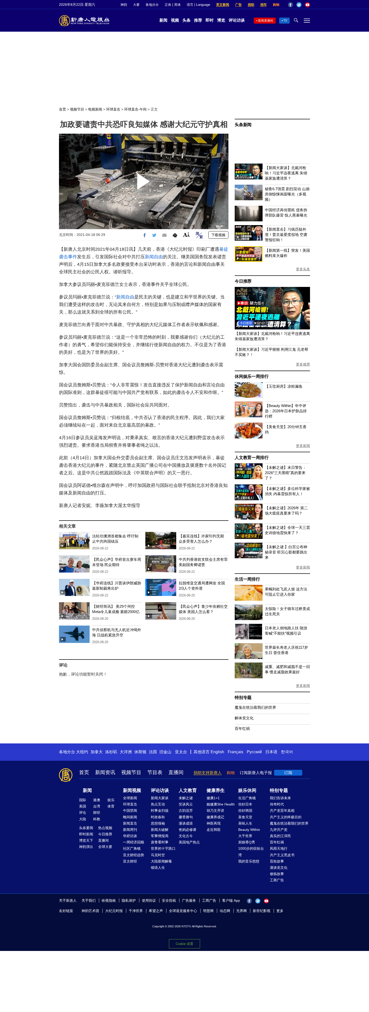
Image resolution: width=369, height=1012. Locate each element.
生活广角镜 (247, 798)
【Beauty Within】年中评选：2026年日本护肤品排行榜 (286, 410)
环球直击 (113, 109)
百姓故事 (277, 861)
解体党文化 (244, 718)
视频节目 (77, 109)
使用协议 (149, 900)
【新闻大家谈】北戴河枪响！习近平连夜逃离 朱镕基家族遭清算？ (286, 173)
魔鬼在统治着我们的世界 (255, 707)
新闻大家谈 (159, 798)
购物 (276, 5)
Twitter (298, 4)
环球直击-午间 (135, 109)
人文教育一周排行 (251, 457)
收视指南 (109, 900)
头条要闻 (86, 828)
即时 (210, 20)
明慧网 (208, 911)
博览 (221, 20)
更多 (279, 911)
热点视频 (105, 828)
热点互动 (158, 804)
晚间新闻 (130, 817)
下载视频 (218, 235)
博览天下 (86, 840)
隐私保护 (129, 900)
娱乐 (110, 800)
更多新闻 (303, 446)
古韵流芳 (186, 810)
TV (285, 20)
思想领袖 (158, 823)
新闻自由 (154, 256)
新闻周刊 (130, 830)
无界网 (241, 911)
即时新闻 (86, 834)
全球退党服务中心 (183, 911)
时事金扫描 (159, 810)
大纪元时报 (114, 911)
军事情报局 (159, 836)
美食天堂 (245, 817)
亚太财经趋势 (133, 855)
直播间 (175, 772)
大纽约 (82, 752)
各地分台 (152, 5)
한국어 (287, 752)
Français (235, 752)
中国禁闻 (130, 810)
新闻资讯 (105, 772)
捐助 (251, 5)
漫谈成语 (186, 823)
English (217, 752)
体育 (110, 806)
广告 (238, 5)
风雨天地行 (278, 848)
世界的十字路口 (163, 848)
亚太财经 (130, 861)
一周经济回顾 (133, 842)
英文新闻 (222, 5)
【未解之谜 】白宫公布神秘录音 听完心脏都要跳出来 (286, 552)
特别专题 (243, 697)
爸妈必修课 (187, 830)
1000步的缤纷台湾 (251, 851)
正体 (168, 5)
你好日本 (245, 804)
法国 (153, 752)
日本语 (271, 752)
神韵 (123, 5)
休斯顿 (140, 752)
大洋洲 (126, 752)
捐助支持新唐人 (208, 773)
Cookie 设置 (184, 944)
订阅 (288, 773)
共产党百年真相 (282, 810)
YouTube (307, 4)
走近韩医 (214, 830)
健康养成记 (215, 817)
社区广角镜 (132, 848)
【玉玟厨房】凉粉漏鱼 (283, 386)
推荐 (198, 20)
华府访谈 (130, 836)
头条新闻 (243, 124)
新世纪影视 (261, 911)
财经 (96, 813)
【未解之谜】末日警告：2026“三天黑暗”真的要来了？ (285, 472)
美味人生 (245, 823)
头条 (186, 20)
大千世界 (245, 836)
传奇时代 (277, 804)
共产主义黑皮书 (282, 855)
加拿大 (97, 752)
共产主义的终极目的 (285, 817)
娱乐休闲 (247, 790)
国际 (82, 800)
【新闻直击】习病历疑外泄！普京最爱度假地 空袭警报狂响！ (286, 234)
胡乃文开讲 (215, 810)
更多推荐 (303, 364)
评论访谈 (237, 20)
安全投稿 (169, 900)
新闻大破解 (159, 830)
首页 (62, 109)
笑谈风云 (186, 804)
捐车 (263, 5)
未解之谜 (186, 798)
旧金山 (165, 752)
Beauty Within (249, 830)
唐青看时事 (159, 842)
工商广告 (277, 880)
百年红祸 (242, 728)
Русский (254, 752)
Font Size (186, 234)
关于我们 (89, 900)
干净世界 (136, 911)
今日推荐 (243, 281)
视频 (175, 20)
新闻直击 (130, 823)
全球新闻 (130, 798)
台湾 (96, 806)
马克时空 (158, 855)
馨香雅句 (186, 817)
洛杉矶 (111, 752)
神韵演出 (86, 847)
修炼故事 (277, 874)
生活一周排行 (247, 579)
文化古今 (186, 836)
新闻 (163, 20)
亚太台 (181, 752)
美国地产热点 (189, 842)
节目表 (154, 772)
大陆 (82, 819)
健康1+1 (213, 798)
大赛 (136, 5)
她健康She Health (221, 804)
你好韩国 (245, 810)
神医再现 (214, 823)
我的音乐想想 (248, 861)
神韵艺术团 (90, 911)
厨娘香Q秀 (246, 842)
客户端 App (231, 900)
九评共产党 (278, 830)
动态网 (225, 911)
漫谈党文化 (278, 868)
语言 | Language (198, 5)
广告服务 (189, 900)
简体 (177, 5)
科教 (96, 819)
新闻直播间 (265, 20)
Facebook (290, 4)
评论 (82, 813)
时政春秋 (158, 817)
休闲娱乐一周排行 (251, 376)
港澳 (96, 800)
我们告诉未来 (280, 798)
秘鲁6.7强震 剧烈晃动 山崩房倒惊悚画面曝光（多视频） (287, 194)
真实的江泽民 (280, 836)
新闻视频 (132, 790)
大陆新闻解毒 (161, 861)
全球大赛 (105, 847)
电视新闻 (95, 109)
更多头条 (303, 269)
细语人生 (158, 868)
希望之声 (156, 911)
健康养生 (216, 790)
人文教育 (188, 790)
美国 (82, 806)
